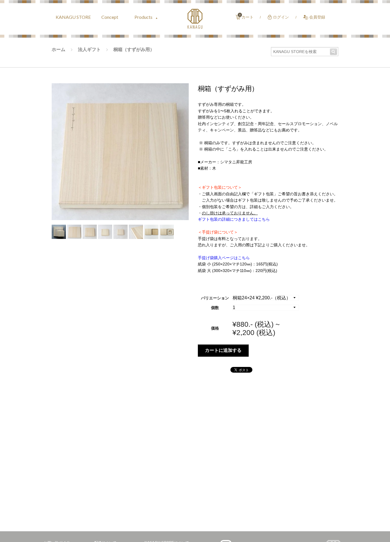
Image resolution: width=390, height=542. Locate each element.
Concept (109, 17)
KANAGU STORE (73, 17)
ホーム (58, 49)
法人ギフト (89, 49)
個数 (215, 307)
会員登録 (317, 17)
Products (143, 17)
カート (248, 17)
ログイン (281, 17)
